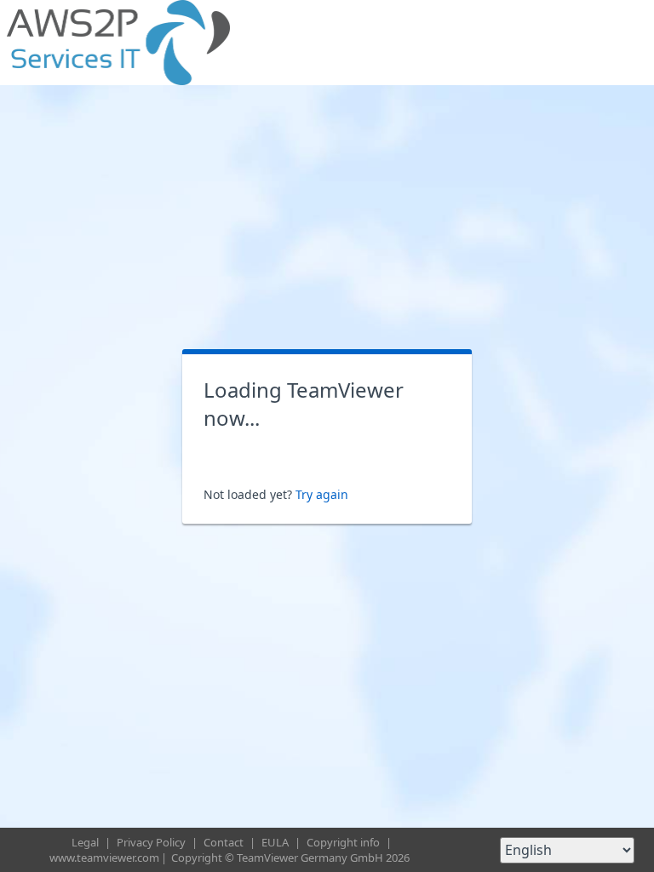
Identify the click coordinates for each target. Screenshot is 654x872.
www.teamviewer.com (104, 857)
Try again (321, 494)
